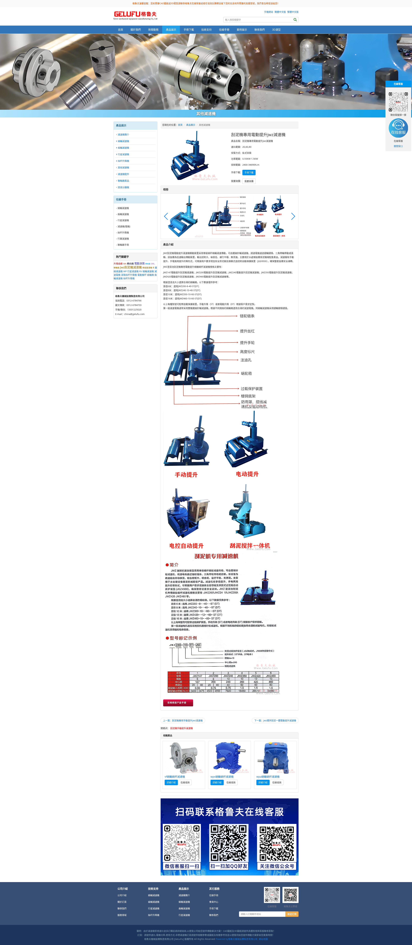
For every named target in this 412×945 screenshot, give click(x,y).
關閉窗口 (398, 146)
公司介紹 (121, 895)
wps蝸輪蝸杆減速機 (222, 776)
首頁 (120, 29)
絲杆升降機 (123, 160)
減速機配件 (123, 174)
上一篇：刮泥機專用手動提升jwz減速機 (183, 720)
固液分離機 (123, 187)
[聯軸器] (206, 72)
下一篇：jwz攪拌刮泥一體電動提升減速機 (275, 720)
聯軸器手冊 (123, 244)
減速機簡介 (123, 134)
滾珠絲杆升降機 (129, 274)
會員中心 (213, 901)
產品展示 (190, 124)
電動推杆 (141, 274)
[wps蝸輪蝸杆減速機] (229, 758)
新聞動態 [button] (153, 29)
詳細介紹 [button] (171, 782)
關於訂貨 (121, 901)
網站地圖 (263, 938)
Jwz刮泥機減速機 (131, 267)
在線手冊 (213, 895)
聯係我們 (259, 29)
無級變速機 (147, 267)
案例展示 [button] (242, 29)
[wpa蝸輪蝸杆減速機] (275, 758)
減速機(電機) (124, 226)
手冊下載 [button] (189, 29)
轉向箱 (130, 263)
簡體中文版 (280, 11)
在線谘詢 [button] (185, 782)
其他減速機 (123, 167)
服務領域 (121, 915)
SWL (153, 263)
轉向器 (147, 264)
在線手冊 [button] (224, 29)
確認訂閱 (291, 914)
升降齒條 (118, 263)
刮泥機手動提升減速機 (181, 728)
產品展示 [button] (171, 29)
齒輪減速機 (123, 147)
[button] (293, 216)
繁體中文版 (293, 11)
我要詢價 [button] (248, 181)
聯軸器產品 (123, 180)
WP (125, 271)
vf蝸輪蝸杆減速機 (175, 776)
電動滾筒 (139, 263)
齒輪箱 (150, 274)
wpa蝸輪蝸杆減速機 (268, 776)
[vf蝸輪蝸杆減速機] (183, 758)
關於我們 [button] (136, 29)
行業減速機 (123, 238)
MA (124, 263)
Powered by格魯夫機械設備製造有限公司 (237, 938)
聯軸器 (116, 267)
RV (140, 271)
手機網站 (268, 11)
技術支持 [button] (206, 29)
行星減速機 (123, 154)
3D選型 (276, 29)
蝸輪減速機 (123, 141)
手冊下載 (213, 908)
